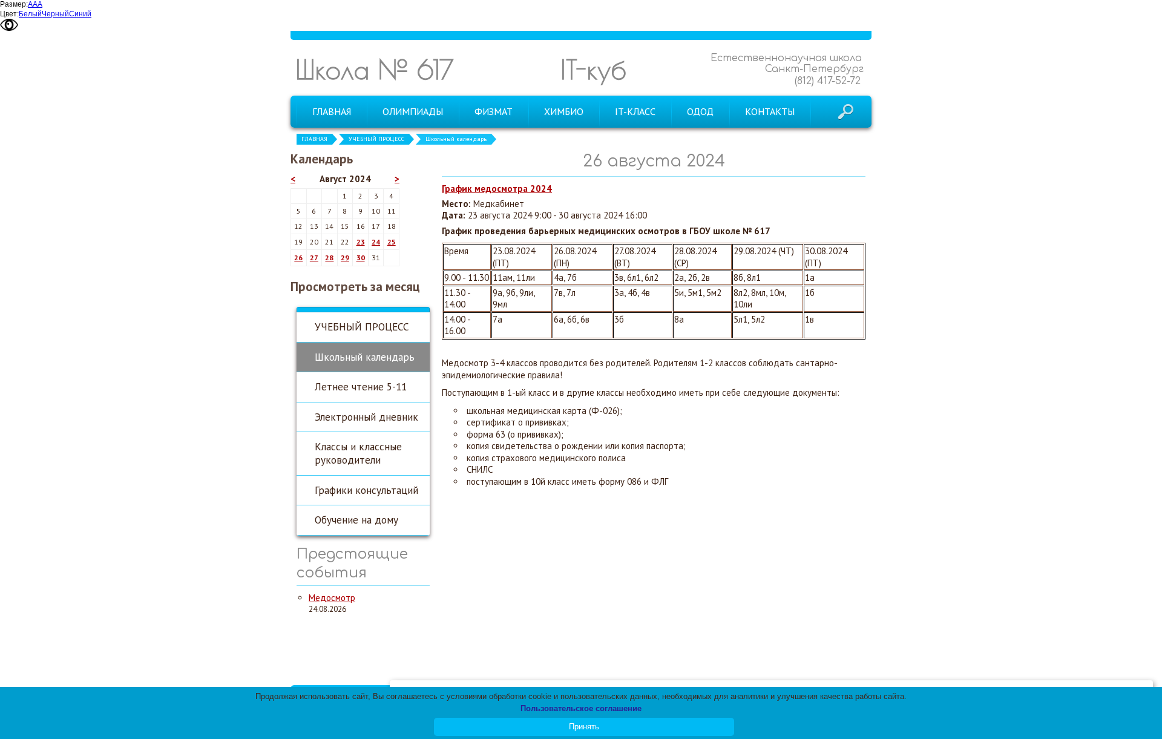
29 (345, 257)
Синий (80, 14)
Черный (55, 14)
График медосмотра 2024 (497, 188)
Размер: (14, 4)
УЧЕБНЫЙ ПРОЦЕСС (376, 139)
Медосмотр (332, 597)
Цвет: (9, 14)
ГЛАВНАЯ (314, 139)
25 (391, 241)
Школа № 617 (374, 69)
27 (314, 257)
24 (376, 241)
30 (360, 257)
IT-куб (593, 69)
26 (298, 257)
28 (329, 257)
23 (360, 241)
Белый (30, 14)
